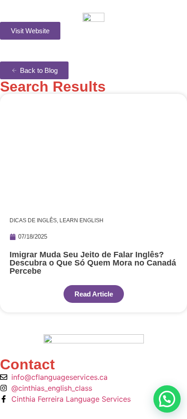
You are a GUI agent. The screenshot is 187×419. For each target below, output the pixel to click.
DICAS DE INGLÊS (33, 220)
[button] (167, 399)
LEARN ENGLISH (81, 220)
